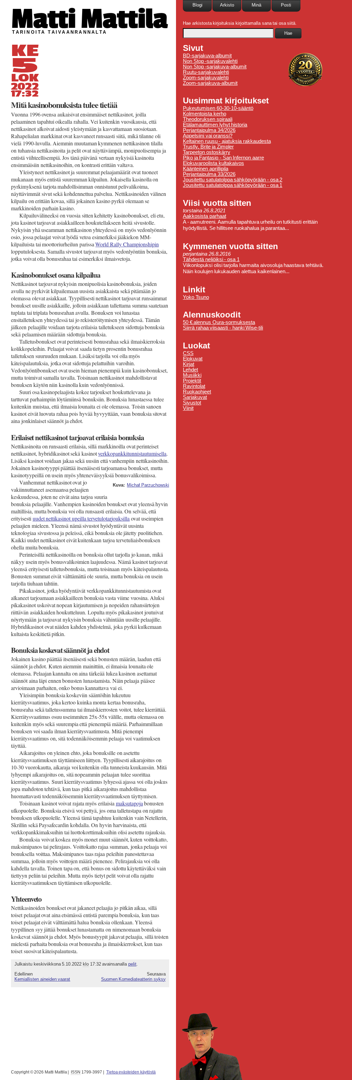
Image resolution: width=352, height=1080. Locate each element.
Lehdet (190, 369)
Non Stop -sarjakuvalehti (210, 61)
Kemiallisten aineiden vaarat (42, 979)
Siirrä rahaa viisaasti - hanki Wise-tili (223, 328)
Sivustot (192, 402)
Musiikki (192, 375)
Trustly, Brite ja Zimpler (208, 146)
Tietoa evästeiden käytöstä (131, 1072)
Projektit (192, 380)
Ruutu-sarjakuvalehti (206, 72)
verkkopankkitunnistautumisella (132, 453)
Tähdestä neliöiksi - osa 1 (211, 259)
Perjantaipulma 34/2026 (209, 130)
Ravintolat (194, 386)
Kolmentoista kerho (204, 113)
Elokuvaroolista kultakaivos (213, 163)
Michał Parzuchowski (148, 485)
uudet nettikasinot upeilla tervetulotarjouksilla (81, 518)
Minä (256, 5)
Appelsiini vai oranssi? (207, 135)
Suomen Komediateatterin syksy (133, 979)
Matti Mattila (89, 18)
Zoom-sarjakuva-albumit (210, 83)
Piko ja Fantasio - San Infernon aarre (223, 157)
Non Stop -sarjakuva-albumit (214, 66)
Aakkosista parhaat (204, 216)
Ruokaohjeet (197, 391)
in (126, 244)
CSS (188, 353)
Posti (286, 5)
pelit (132, 964)
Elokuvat (192, 358)
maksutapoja (129, 803)
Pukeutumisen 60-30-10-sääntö (218, 108)
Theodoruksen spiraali (207, 119)
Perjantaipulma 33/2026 (209, 174)
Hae (288, 33)
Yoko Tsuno (196, 297)
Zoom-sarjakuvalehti (206, 77)
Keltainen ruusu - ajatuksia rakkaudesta (227, 141)
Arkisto (227, 5)
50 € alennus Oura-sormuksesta (219, 322)
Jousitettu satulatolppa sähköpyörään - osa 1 (232, 185)
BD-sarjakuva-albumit (207, 55)
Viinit (188, 408)
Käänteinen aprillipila (205, 168)
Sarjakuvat (195, 397)
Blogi (197, 5)
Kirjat (188, 364)
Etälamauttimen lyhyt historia (215, 124)
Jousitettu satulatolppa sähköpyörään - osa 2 (232, 179)
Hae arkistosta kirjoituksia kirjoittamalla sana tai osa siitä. (240, 23)
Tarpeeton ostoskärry (206, 152)
